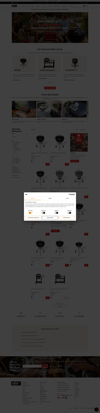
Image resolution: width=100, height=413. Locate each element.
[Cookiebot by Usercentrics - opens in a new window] (70, 194)
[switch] (43, 213)
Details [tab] (50, 198)
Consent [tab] (32, 198)
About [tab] (67, 198)
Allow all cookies (66, 217)
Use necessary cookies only (33, 217)
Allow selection (50, 217)
